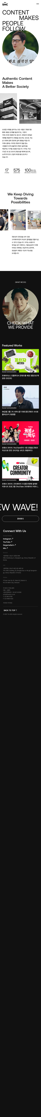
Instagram (7, 539)
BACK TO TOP (9, 610)
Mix (4, 548)
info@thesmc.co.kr (9, 594)
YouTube (6, 542)
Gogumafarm (8, 545)
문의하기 (20, 519)
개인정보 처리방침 (7, 603)
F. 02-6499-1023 (8, 598)
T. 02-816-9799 (7, 596)
